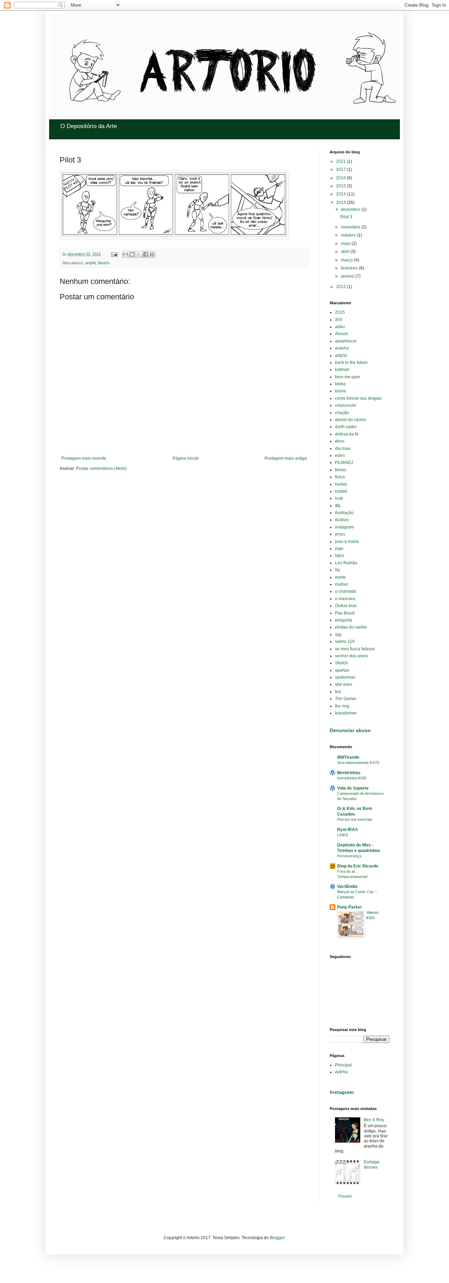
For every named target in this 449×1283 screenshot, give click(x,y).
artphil (90, 263)
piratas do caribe (351, 627)
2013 (341, 202)
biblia (340, 383)
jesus (340, 534)
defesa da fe (346, 434)
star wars (343, 684)
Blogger (277, 1237)
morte (340, 577)
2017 (341, 169)
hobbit (341, 491)
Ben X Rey (374, 1119)
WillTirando (348, 757)
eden (340, 455)
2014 (341, 194)
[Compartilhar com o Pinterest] (152, 254)
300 (338, 319)
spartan (342, 670)
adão (340, 326)
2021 (341, 161)
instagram (344, 527)
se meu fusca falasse (355, 648)
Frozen (345, 1196)
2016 (341, 177)
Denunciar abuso (350, 730)
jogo (339, 548)
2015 (341, 186)
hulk (339, 498)
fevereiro (350, 268)
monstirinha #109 (351, 778)
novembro (351, 227)
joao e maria (347, 541)
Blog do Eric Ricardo (357, 866)
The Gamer (345, 698)
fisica (340, 476)
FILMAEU (344, 462)
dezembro (351, 209)
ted (338, 691)
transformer (346, 713)
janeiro (348, 276)
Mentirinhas (349, 772)
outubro (349, 235)
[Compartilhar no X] (138, 254)
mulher (341, 584)
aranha (342, 348)
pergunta (343, 620)
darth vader (346, 426)
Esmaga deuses (372, 1164)
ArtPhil (341, 1072)
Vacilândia (347, 886)
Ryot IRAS (347, 829)
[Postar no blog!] (132, 254)
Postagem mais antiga (285, 458)
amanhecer (346, 341)
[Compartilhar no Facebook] (145, 254)
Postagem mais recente (83, 458)
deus (339, 441)
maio (346, 243)
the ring (342, 706)
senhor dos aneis (351, 655)
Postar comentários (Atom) (101, 468)
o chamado (345, 591)
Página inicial (186, 458)
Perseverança (349, 856)
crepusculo (345, 405)
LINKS (342, 835)
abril (345, 251)
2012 (341, 286)
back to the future (351, 362)
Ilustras (342, 519)
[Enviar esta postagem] (114, 254)
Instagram (342, 1092)
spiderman (345, 677)
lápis (339, 555)
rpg (338, 634)
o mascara (345, 598)
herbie (341, 484)
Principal (343, 1065)
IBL (338, 505)
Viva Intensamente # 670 (358, 762)
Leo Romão (346, 562)
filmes (340, 469)
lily (337, 569)
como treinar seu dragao (358, 398)
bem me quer (347, 376)
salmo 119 (345, 641)
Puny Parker (349, 907)
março (347, 260)
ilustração (344, 512)
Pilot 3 (346, 216)
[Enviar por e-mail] (125, 254)
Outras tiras (346, 605)
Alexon (341, 333)
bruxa (340, 390)
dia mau (342, 448)
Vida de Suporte (353, 788)
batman (342, 369)
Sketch (103, 263)
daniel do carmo (350, 419)
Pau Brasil (345, 613)
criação (342, 412)
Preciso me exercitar (355, 819)
